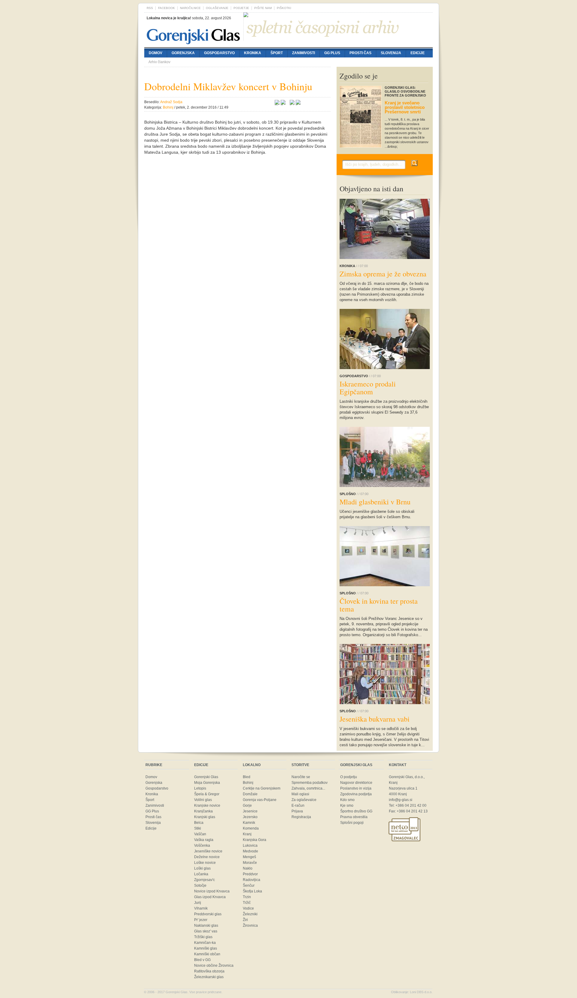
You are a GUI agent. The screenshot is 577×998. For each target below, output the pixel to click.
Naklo (247, 868)
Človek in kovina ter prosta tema (379, 605)
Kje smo (346, 805)
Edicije (418, 53)
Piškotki (284, 8)
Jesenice (250, 811)
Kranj (247, 834)
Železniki (250, 914)
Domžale (250, 794)
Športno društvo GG (356, 811)
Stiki (197, 828)
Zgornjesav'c (204, 880)
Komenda (251, 828)
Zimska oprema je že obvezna (383, 274)
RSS (150, 8)
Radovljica (251, 880)
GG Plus (332, 53)
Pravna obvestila (354, 817)
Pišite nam (263, 8)
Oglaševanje (217, 8)
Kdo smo (347, 800)
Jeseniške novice (208, 851)
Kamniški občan (207, 954)
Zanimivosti (303, 53)
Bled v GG (202, 960)
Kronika (252, 53)
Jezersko (250, 817)
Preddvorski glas (207, 914)
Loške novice (205, 863)
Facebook (166, 8)
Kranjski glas (204, 817)
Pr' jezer (200, 920)
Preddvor (250, 874)
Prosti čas (360, 53)
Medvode (250, 851)
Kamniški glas (205, 948)
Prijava (297, 811)
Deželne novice (207, 857)
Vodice (248, 908)
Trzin (247, 897)
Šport (276, 53)
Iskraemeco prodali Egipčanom (368, 387)
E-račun (298, 805)
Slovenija (391, 53)
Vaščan (200, 834)
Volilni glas (203, 800)
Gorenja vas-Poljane (259, 800)
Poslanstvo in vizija (355, 788)
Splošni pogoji (352, 823)
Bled (246, 777)
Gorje (247, 805)
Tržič (247, 903)
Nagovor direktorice (356, 783)
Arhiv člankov (159, 62)
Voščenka (202, 845)
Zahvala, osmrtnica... (308, 788)
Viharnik (201, 908)
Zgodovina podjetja (356, 794)
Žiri (245, 920)
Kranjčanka (203, 811)
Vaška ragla (203, 840)
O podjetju (348, 777)
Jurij (197, 903)
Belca (198, 823)
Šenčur (249, 885)
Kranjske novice (207, 805)
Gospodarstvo (219, 53)
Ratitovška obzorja (209, 971)
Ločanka (201, 874)
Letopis (200, 788)
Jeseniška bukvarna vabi (375, 719)
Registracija (301, 817)
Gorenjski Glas (206, 777)
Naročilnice (190, 8)
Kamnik (249, 823)
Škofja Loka (252, 891)
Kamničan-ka (205, 943)
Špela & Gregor (206, 794)
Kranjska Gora (254, 840)
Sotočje (200, 885)
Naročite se (301, 777)
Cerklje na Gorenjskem (261, 788)
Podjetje (241, 8)
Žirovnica (250, 925)
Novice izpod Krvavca (212, 891)
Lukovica (250, 845)
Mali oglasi (300, 794)
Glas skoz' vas (205, 931)
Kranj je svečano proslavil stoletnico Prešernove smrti (405, 107)
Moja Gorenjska (207, 783)
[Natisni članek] (298, 103)
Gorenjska (183, 53)
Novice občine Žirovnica (214, 965)
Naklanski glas (206, 925)
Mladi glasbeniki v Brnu (375, 502)
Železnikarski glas (209, 977)
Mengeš (249, 857)
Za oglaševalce (304, 800)
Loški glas (202, 868)
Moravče (250, 863)
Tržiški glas (203, 937)
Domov (155, 53)
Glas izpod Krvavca (210, 897)
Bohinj (248, 783)
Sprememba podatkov (310, 783)
